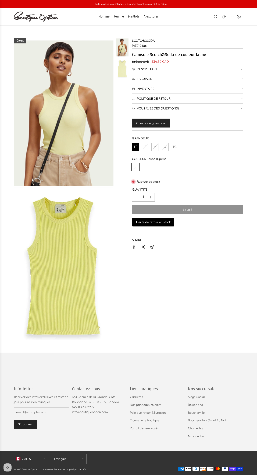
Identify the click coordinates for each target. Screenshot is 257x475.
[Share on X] (143, 248)
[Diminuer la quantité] (136, 197)
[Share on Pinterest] (152, 248)
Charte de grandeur (151, 123)
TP (135, 147)
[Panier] (232, 16)
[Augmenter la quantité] (150, 197)
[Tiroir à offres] (224, 16)
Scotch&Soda (143, 41)
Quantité (140, 189)
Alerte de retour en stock (153, 222)
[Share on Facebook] (134, 248)
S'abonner (25, 424)
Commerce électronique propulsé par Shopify (64, 469)
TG (175, 147)
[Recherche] (216, 16)
